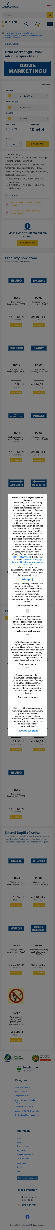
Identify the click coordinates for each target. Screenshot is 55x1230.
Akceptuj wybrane (27, 730)
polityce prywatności (22, 557)
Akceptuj (27, 579)
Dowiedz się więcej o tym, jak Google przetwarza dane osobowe (27, 562)
